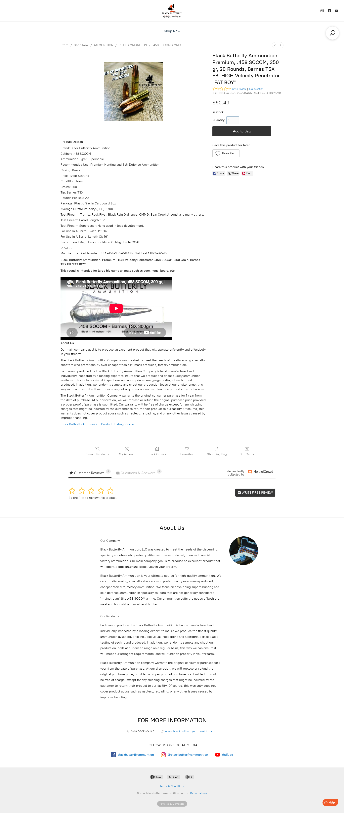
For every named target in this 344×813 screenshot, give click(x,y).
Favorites (187, 454)
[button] (226, 153)
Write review (239, 89)
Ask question (256, 89)
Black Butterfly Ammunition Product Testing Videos (97, 424)
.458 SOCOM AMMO (166, 45)
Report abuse (198, 793)
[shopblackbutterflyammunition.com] (172, 10)
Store (64, 45)
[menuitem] (275, 45)
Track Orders (157, 454)
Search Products (97, 454)
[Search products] (332, 33)
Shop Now (172, 31)
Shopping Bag (217, 454)
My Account (127, 454)
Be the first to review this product (92, 498)
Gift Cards (246, 454)
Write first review (257, 492)
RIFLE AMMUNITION (133, 45)
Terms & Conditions (172, 786)
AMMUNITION (103, 45)
